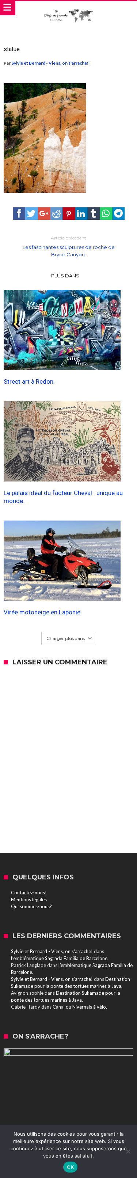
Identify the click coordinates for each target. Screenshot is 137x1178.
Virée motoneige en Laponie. (43, 612)
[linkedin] (81, 213)
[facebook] (19, 213)
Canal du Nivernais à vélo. (80, 1007)
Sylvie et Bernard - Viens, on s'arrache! (49, 63)
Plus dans (65, 276)
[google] (44, 213)
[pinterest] (68, 213)
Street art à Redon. (29, 381)
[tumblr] (93, 213)
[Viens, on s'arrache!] (68, 8)
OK (70, 1167)
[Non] (128, 1151)
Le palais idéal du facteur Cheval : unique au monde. (63, 496)
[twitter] (31, 213)
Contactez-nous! (29, 892)
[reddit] (56, 213)
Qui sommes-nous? (31, 906)
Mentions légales (29, 899)
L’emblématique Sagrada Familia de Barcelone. (60, 958)
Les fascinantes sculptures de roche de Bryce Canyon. (69, 246)
